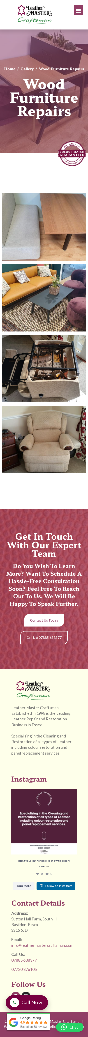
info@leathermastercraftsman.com (42, 945)
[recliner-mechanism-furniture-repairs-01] (44, 368)
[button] (78, 10)
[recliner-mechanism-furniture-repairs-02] (44, 439)
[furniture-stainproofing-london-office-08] (44, 297)
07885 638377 (24, 960)
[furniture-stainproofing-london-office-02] (44, 227)
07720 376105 (24, 969)
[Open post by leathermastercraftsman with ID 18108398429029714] (44, 821)
